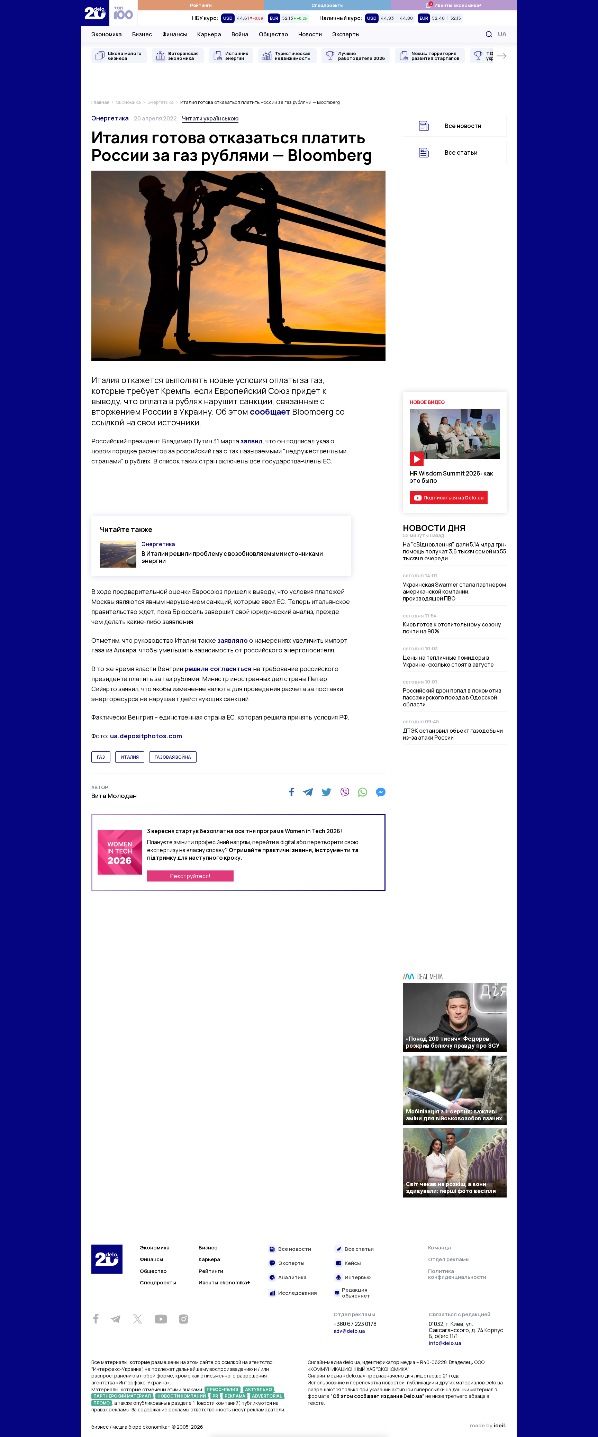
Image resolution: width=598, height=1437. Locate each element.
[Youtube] (161, 1319)
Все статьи (461, 152)
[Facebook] (291, 792)
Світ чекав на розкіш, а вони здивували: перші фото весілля (451, 1187)
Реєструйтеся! (190, 876)
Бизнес (142, 34)
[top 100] (123, 13)
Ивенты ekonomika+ (224, 1282)
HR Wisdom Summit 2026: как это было (451, 477)
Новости (310, 34)
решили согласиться (218, 669)
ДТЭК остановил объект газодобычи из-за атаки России (453, 734)
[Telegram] (307, 792)
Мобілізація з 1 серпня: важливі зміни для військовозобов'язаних (454, 1115)
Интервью (358, 1278)
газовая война (173, 757)
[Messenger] (381, 792)
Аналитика (292, 1278)
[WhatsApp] (363, 792)
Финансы (174, 34)
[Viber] (345, 792)
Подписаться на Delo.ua (453, 497)
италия (130, 757)
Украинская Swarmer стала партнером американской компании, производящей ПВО (454, 591)
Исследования (297, 1293)
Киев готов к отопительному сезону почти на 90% (452, 628)
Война (240, 34)
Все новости (463, 126)
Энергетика (110, 118)
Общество (273, 34)
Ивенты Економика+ (453, 5)
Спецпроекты (327, 5)
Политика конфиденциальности (457, 1274)
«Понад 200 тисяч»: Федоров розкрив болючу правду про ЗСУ (453, 1042)
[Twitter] (326, 792)
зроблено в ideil (488, 1426)
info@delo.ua (445, 1343)
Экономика (106, 34)
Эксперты (346, 34)
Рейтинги (201, 5)
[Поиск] (489, 34)
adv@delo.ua (349, 1331)
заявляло (232, 640)
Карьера (209, 34)
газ (101, 757)
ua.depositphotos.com (146, 736)
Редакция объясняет (356, 1293)
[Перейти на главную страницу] (95, 13)
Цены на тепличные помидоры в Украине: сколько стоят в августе (448, 661)
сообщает (270, 411)
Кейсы (353, 1263)
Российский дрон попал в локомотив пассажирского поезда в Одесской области (452, 697)
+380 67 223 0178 (355, 1324)
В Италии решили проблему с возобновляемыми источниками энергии (232, 557)
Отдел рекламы (449, 1259)
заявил (252, 441)
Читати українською (210, 118)
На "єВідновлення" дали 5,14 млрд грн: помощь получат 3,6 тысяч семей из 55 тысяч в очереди (454, 551)
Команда (439, 1247)
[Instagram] (183, 1319)
